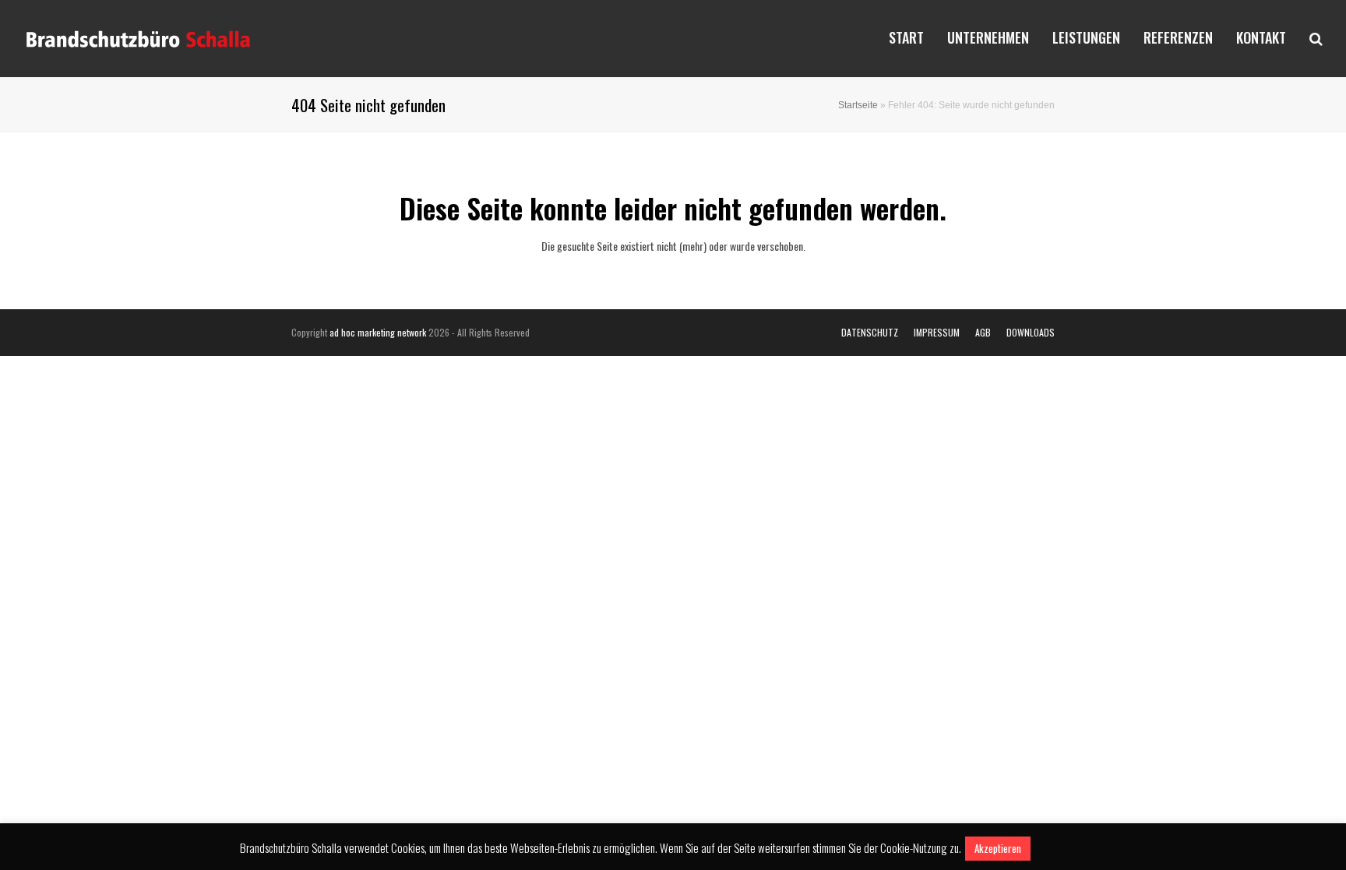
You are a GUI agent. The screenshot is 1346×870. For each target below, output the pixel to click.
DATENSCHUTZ (869, 332)
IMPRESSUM (937, 332)
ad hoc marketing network (377, 332)
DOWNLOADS (1030, 332)
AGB (983, 332)
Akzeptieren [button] (997, 848)
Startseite (858, 105)
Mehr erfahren (1070, 847)
